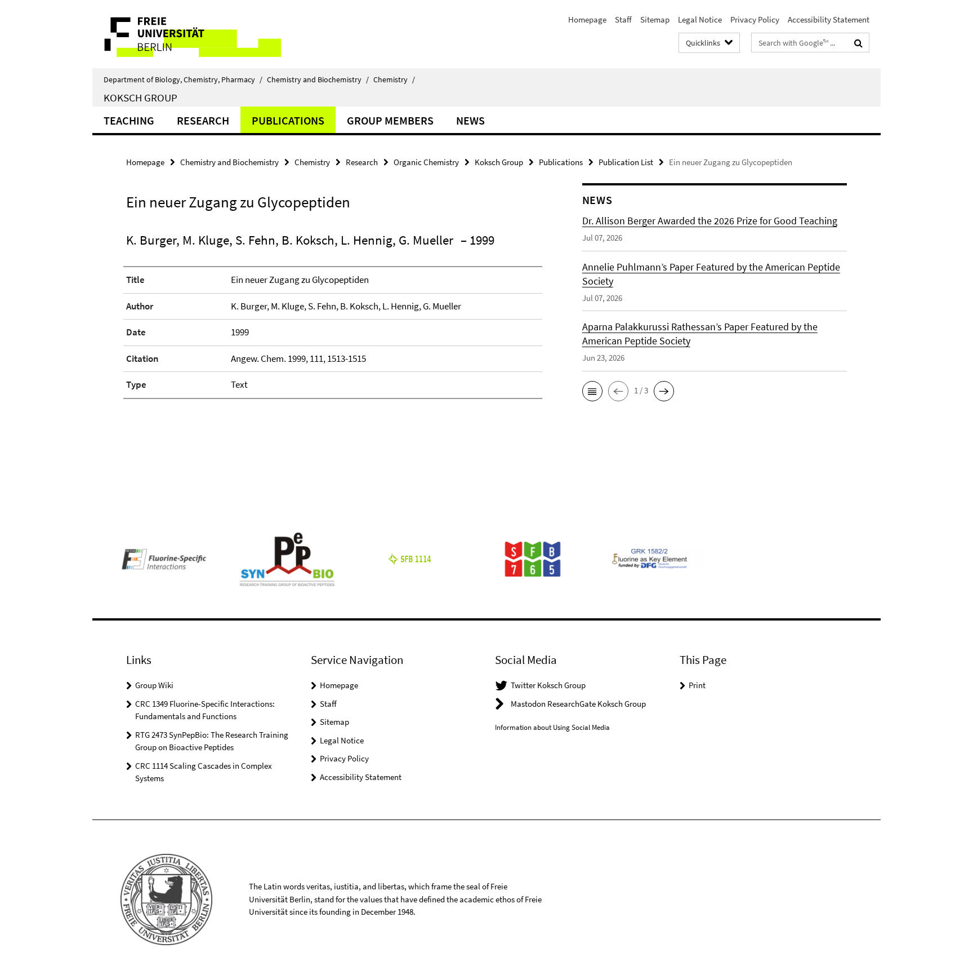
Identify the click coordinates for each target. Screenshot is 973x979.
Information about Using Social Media (552, 727)
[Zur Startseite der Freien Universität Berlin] (186, 34)
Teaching (129, 120)
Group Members (390, 120)
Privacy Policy (754, 19)
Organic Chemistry (426, 162)
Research (203, 120)
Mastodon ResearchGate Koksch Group (578, 703)
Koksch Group (140, 97)
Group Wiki (154, 685)
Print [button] (697, 685)
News (470, 120)
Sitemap (655, 19)
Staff (623, 19)
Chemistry (394, 79)
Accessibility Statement (828, 19)
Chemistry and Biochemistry (318, 79)
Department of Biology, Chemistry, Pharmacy (183, 79)
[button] (592, 391)
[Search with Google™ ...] (858, 43)
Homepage (587, 19)
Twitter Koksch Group (548, 685)
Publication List (626, 162)
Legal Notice (700, 19)
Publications (288, 120)
